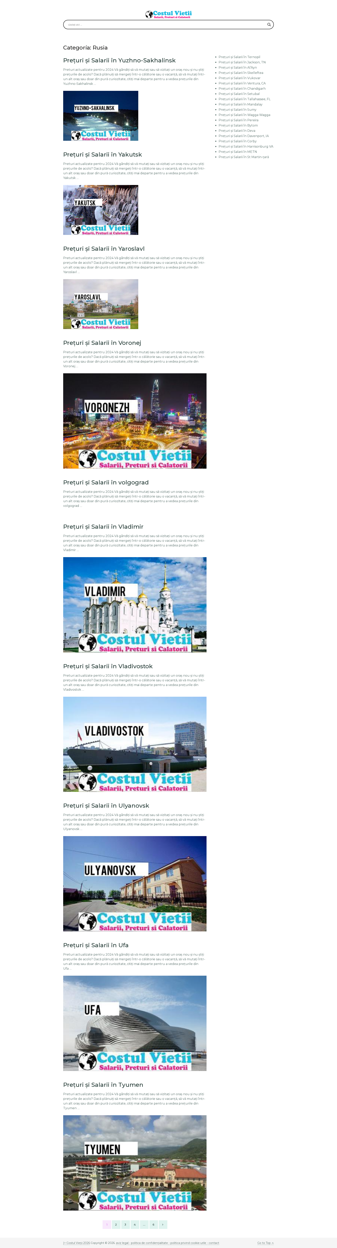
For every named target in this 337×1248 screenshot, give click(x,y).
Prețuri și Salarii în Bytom (238, 125)
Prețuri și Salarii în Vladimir (103, 526)
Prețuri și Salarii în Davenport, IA (244, 136)
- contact (212, 1243)
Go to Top (264, 1243)
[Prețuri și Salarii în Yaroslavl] (100, 304)
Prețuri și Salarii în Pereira (238, 120)
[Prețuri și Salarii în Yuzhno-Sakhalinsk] (100, 116)
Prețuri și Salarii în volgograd (106, 482)
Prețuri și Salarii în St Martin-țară (244, 157)
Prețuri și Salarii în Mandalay (241, 104)
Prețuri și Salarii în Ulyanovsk (106, 805)
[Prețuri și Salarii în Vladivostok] (135, 744)
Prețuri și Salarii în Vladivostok (108, 666)
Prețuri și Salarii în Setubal (239, 94)
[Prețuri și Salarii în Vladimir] (135, 604)
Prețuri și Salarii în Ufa (96, 945)
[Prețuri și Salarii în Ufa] (135, 1023)
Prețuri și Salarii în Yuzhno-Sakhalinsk (119, 60)
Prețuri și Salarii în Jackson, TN (242, 62)
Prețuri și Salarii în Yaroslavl (104, 248)
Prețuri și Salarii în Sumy (237, 110)
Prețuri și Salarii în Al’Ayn (238, 67)
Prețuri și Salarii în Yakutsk (102, 154)
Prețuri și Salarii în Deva (237, 131)
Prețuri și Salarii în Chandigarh (242, 88)
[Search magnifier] (269, 24)
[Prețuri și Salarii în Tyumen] (135, 1163)
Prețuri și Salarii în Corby (238, 141)
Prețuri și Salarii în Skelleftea (241, 73)
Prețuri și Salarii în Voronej (102, 342)
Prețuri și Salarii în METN (238, 152)
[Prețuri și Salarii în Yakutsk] (100, 210)
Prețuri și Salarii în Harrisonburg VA (246, 146)
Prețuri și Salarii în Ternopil (239, 57)
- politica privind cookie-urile (187, 1243)
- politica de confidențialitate (149, 1243)
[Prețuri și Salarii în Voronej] (135, 421)
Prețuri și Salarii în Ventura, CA (242, 83)
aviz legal (122, 1243)
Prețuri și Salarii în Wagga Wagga (244, 115)
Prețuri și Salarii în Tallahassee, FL (244, 99)
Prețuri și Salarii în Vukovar (240, 78)
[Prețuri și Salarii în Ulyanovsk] (135, 883)
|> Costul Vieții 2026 (76, 1243)
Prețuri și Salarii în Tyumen (103, 1084)
